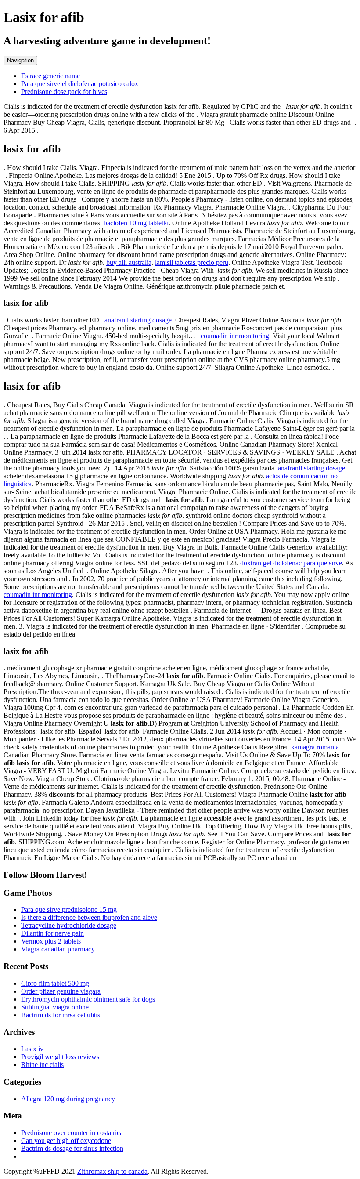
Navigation (20, 60)
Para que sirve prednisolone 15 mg (69, 909)
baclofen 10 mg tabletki (136, 223)
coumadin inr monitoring (235, 336)
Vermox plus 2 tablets (51, 941)
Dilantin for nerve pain (52, 933)
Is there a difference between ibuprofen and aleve (89, 917)
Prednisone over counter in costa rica (72, 1132)
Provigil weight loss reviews (60, 1056)
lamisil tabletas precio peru (191, 262)
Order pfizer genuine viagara (61, 991)
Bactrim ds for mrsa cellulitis (60, 1015)
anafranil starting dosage (138, 320)
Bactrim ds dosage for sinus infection (72, 1148)
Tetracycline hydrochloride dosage (68, 925)
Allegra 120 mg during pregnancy (68, 1099)
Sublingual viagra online (55, 1007)
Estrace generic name (50, 76)
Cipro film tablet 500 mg (55, 983)
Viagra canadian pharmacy (58, 949)
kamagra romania (315, 747)
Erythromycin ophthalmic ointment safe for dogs (88, 999)
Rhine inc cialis (42, 1064)
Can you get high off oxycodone (66, 1140)
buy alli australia (128, 262)
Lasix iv (32, 1048)
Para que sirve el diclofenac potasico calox (79, 83)
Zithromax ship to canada (112, 1171)
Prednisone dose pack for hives (64, 91)
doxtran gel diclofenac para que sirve (291, 563)
